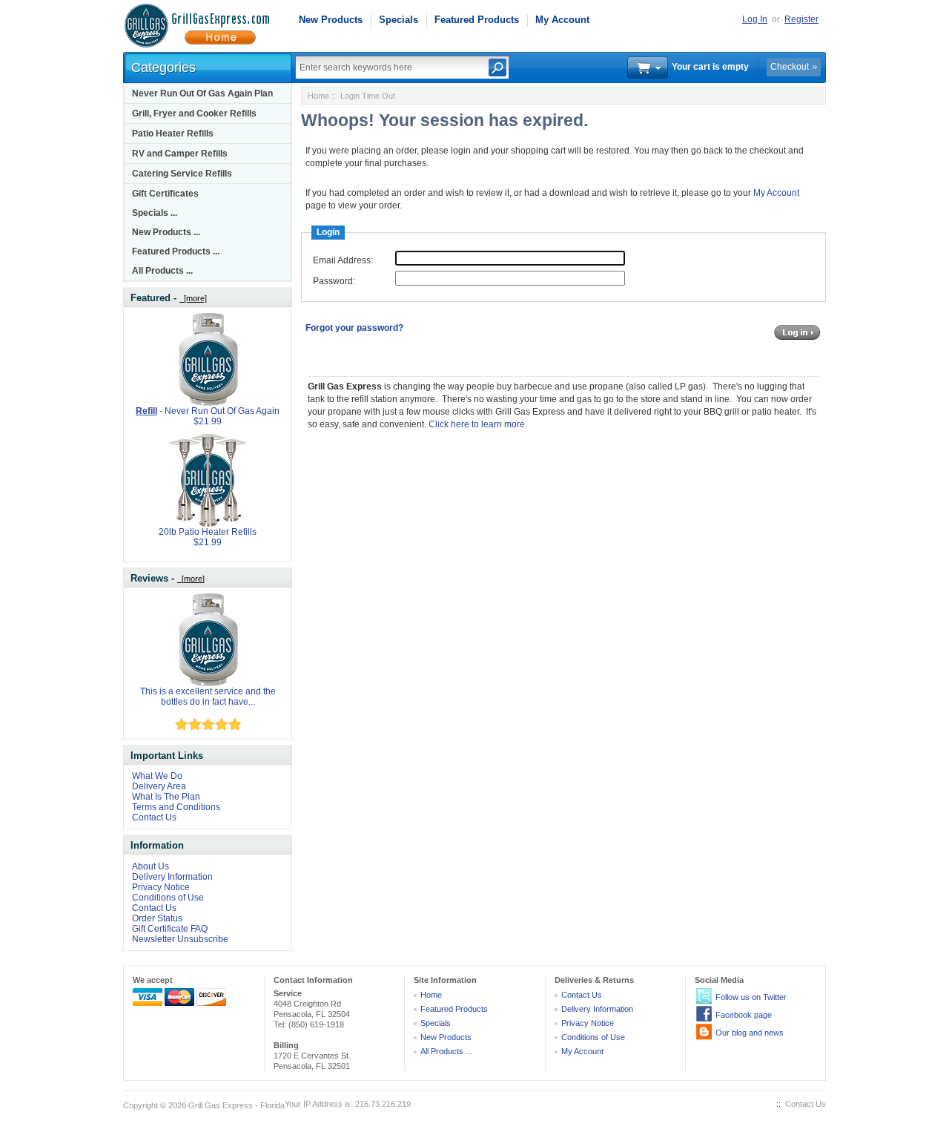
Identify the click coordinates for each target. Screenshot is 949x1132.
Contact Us (154, 817)
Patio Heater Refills (173, 133)
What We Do (157, 776)
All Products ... (162, 271)
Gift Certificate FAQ (170, 929)
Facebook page (743, 1014)
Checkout (789, 66)
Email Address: (343, 260)
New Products (331, 19)
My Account (562, 19)
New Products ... (166, 232)
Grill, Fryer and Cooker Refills (194, 113)
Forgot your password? (354, 328)
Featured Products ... (175, 251)
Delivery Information (172, 877)
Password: (334, 281)
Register (801, 19)
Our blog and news (749, 1032)
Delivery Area (159, 786)
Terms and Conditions (176, 807)
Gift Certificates (165, 193)
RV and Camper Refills (180, 153)
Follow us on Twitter (751, 997)
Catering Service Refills (182, 173)
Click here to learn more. (478, 424)
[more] (193, 298)
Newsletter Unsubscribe (180, 939)
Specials (398, 19)
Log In (754, 19)
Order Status (157, 918)
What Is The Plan (166, 797)
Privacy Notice (161, 887)
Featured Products (476, 19)
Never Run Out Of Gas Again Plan (202, 93)
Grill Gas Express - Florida (236, 1105)
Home (318, 95)
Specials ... (154, 213)
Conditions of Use (168, 897)
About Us (150, 866)
